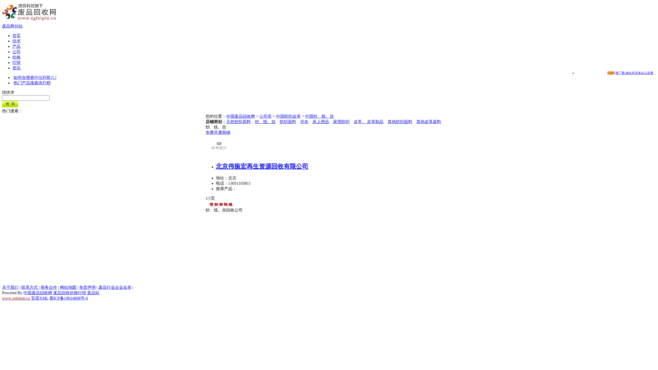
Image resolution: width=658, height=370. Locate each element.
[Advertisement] (329, 249)
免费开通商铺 (218, 132)
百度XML (39, 298)
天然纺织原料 (238, 121)
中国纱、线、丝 (319, 116)
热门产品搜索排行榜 (32, 83)
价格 (16, 57)
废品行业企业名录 (114, 287)
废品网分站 (12, 26)
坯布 (304, 121)
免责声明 (87, 287)
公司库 (265, 116)
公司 (16, 52)
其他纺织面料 (400, 121)
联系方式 (29, 287)
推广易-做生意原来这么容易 (634, 73)
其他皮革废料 (428, 121)
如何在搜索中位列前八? (35, 77)
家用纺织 (341, 121)
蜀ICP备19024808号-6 (68, 298)
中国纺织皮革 (288, 116)
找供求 (8, 92)
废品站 (93, 293)
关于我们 (10, 287)
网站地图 (68, 287)
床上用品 (321, 121)
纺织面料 (288, 121)
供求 (16, 41)
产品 (16, 46)
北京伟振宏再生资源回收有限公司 (262, 166)
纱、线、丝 (265, 121)
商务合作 (49, 287)
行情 (16, 62)
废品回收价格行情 (69, 293)
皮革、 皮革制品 (368, 121)
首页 (16, 35)
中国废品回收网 (240, 116)
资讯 (16, 68)
